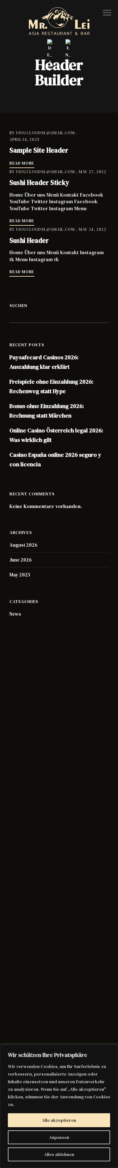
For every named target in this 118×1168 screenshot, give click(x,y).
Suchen (18, 305)
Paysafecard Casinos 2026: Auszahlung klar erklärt (44, 362)
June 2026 (20, 559)
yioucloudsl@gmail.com (45, 132)
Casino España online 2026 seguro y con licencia (55, 459)
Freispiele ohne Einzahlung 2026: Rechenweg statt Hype (51, 386)
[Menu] (105, 12)
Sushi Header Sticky (39, 182)
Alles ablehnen (59, 1154)
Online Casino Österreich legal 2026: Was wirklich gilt (56, 435)
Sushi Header (29, 240)
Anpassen (59, 1137)
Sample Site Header (38, 150)
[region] (59, 1106)
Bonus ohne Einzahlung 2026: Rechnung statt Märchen (46, 410)
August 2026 (23, 545)
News (15, 614)
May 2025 (19, 574)
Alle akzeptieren (59, 1120)
